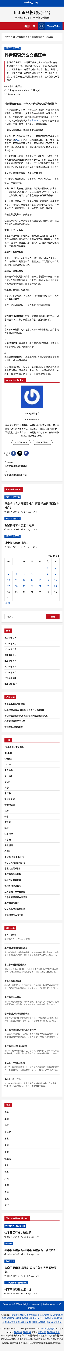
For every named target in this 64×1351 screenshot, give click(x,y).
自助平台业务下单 (12, 48)
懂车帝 (7, 822)
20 (32, 586)
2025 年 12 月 (11, 684)
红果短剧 (9, 1243)
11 (16, 579)
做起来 (7, 1158)
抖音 (6, 828)
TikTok (7, 764)
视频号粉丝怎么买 (12, 886)
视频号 (7, 851)
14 (40, 579)
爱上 (6, 1138)
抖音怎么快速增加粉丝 (14, 909)
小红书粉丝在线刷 (12, 874)
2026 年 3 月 (10, 666)
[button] (7, 453)
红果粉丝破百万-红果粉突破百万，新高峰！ (24, 709)
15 (47, 579)
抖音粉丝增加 (24, 1321)
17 (8, 586)
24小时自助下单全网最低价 (16, 1282)
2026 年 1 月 (10, 678)
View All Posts (42, 442)
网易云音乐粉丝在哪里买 (15, 897)
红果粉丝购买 (28, 1318)
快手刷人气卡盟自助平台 (15, 1226)
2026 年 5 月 (10, 655)
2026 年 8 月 (10, 637)
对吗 (6, 1178)
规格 (6, 1172)
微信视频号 (9, 805)
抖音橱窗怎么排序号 (16, 542)
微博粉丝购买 (17, 1314)
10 (8, 579)
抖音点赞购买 (11, 1321)
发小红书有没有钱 (12, 981)
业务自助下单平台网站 (14, 891)
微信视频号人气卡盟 (13, 914)
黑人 (6, 1165)
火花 (6, 1192)
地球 (6, 1205)
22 (47, 586)
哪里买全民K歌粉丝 (13, 868)
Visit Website (21, 442)
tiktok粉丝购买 (42, 1318)
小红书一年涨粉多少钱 (14, 1062)
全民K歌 (8, 776)
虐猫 (6, 1112)
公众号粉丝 (9, 1261)
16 (55, 579)
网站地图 (42, 1332)
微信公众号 (9, 799)
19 (24, 586)
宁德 (6, 1185)
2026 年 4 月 (10, 660)
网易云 (7, 839)
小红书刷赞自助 (11, 903)
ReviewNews (49, 1304)
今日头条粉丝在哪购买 (14, 862)
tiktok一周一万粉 (12, 1079)
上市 (6, 1152)
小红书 (7, 793)
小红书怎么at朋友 (12, 997)
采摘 (6, 1118)
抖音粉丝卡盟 (53, 1332)
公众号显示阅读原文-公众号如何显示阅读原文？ (26, 715)
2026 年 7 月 (10, 643)
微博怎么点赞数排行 (13, 727)
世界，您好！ (10, 934)
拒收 (6, 1198)
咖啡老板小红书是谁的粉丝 (16, 1013)
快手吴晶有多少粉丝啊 (14, 704)
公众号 (7, 781)
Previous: (15, 464)
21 (40, 586)
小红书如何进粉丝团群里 (15, 948)
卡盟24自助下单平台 (14, 857)
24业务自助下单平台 (14, 747)
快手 (6, 816)
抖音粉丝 (18, 1332)
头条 (6, 787)
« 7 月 (7, 603)
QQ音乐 (8, 758)
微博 (6, 810)
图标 (6, 1145)
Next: (15, 473)
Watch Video (53, 26)
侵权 (6, 1125)
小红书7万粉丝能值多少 (15, 964)
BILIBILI (8, 753)
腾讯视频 (8, 845)
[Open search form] (34, 26)
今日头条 (8, 770)
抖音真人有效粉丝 (12, 880)
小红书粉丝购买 (45, 1314)
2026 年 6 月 (10, 649)
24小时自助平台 (14, 86)
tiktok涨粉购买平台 (32, 12)
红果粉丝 (8, 834)
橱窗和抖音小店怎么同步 (19, 525)
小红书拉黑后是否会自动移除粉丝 (20, 1030)
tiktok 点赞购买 (54, 1321)
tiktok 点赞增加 (39, 1321)
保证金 (17, 103)
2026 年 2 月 (10, 672)
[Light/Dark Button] (27, 25)
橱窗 (11, 103)
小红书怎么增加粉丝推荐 (15, 1046)
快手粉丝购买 (30, 1314)
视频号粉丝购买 (14, 1318)
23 (55, 586)
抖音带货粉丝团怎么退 (14, 721)
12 (24, 579)
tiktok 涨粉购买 (48, 1328)
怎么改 (7, 1132)
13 (32, 579)
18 (16, 586)
